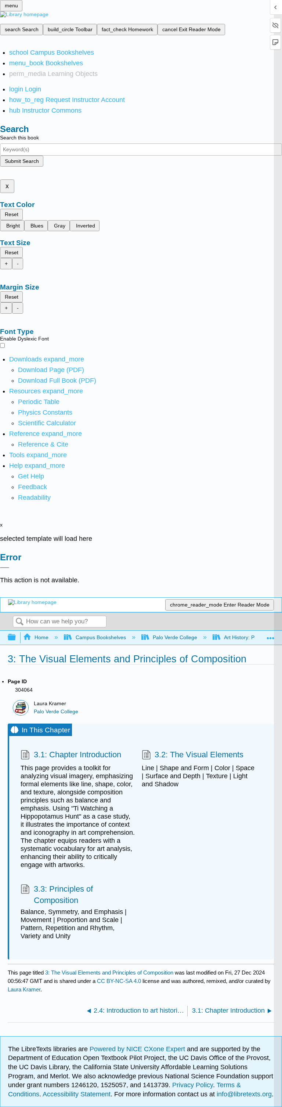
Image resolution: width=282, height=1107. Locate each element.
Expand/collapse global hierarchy (16, 637)
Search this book (19, 138)
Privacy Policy (192, 1085)
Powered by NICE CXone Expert (138, 1049)
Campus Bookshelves (100, 637)
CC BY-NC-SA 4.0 (119, 981)
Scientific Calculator (47, 423)
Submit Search (22, 161)
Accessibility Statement (77, 1094)
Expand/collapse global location (271, 635)
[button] (32, 487)
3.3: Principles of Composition (63, 894)
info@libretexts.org (243, 1094)
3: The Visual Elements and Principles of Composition (109, 972)
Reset (11, 214)
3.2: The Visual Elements (199, 754)
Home (41, 637)
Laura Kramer (24, 989)
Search (19, 622)
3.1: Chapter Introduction (77, 754)
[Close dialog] (4, 567)
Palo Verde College (175, 637)
